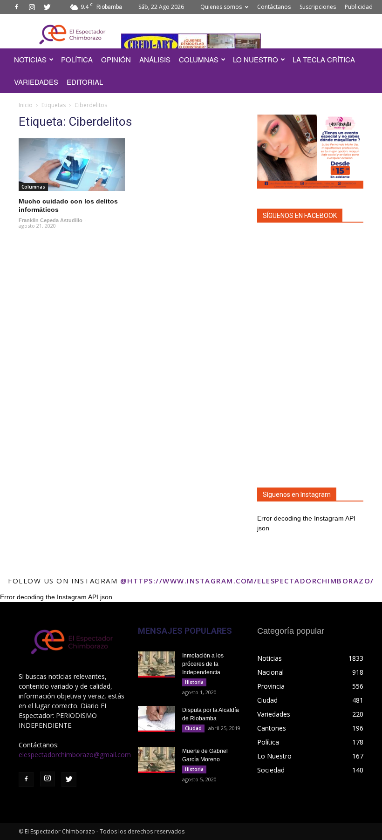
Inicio (26, 105)
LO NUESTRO (255, 59)
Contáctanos (274, 7)
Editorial (85, 82)
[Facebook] (16, 7)
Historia (194, 682)
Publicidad (359, 7)
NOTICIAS (30, 59)
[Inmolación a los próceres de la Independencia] (156, 664)
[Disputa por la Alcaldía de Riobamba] (156, 719)
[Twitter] (47, 7)
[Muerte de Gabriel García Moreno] (156, 760)
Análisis (155, 59)
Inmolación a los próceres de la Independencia (203, 664)
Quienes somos (221, 7)
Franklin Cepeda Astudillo (50, 220)
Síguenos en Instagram (297, 494)
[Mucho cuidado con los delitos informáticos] (72, 164)
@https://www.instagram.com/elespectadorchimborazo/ (247, 580)
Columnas (198, 59)
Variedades (36, 82)
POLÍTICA (77, 59)
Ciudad (193, 728)
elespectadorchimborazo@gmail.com (75, 754)
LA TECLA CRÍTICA (324, 59)
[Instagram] (32, 7)
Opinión (116, 59)
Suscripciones (318, 7)
